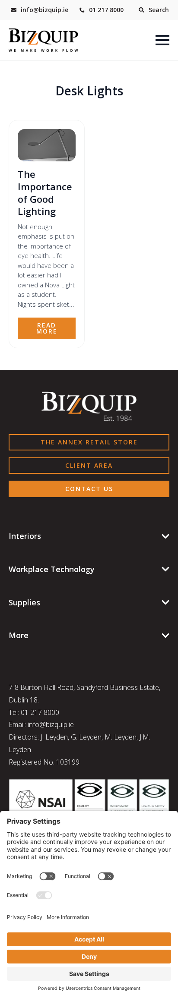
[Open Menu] (162, 40)
